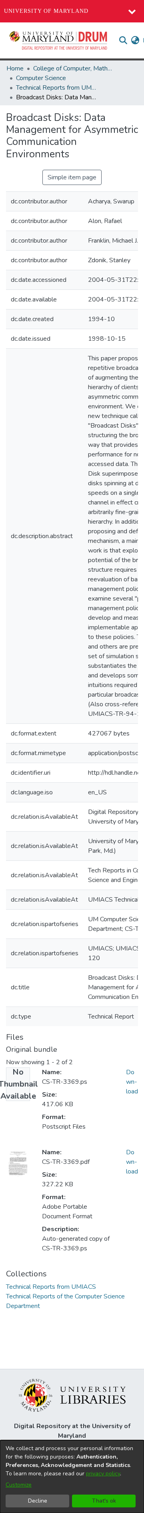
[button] (59, 40)
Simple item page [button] (72, 177)
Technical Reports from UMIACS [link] (56, 87)
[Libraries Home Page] (72, 1394)
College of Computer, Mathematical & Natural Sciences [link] (73, 68)
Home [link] (15, 68)
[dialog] (72, 1476)
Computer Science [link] (41, 78)
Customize (19, 1485)
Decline (37, 1501)
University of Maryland (46, 11)
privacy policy (103, 1473)
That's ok (104, 1501)
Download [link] (132, 1082)
